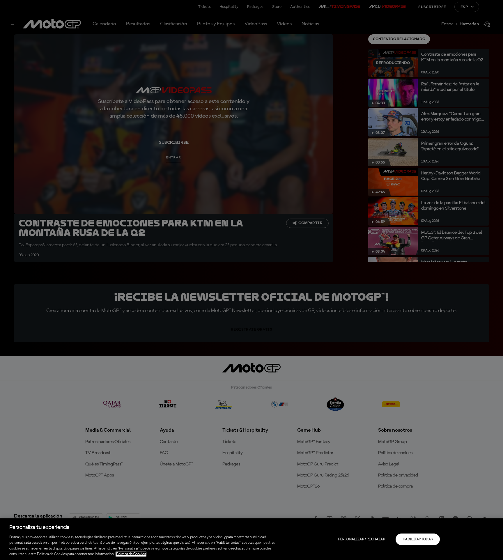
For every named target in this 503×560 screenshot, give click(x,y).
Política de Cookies (131, 554)
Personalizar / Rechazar (361, 539)
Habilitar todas (418, 539)
